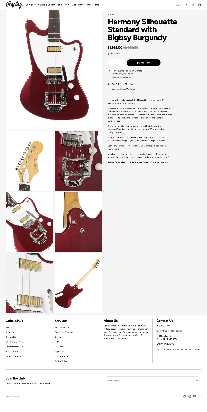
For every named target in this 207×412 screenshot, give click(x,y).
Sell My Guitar (61, 361)
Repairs (58, 337)
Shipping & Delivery (14, 342)
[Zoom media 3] (78, 161)
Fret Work (59, 346)
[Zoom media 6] (29, 283)
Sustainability (11, 337)
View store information (121, 77)
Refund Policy (12, 351)
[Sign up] (197, 381)
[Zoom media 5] (78, 222)
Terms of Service (13, 356)
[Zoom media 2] (29, 161)
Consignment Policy (14, 346)
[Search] (187, 5)
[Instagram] (190, 396)
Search (9, 327)
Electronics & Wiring (64, 332)
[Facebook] (184, 396)
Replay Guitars (15, 396)
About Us (10, 332)
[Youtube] (194, 396)
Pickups (58, 342)
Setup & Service (62, 327)
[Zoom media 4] (29, 222)
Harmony (112, 14)
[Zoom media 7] (78, 283)
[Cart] (199, 5)
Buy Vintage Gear (62, 356)
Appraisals (59, 351)
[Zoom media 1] (54, 70)
